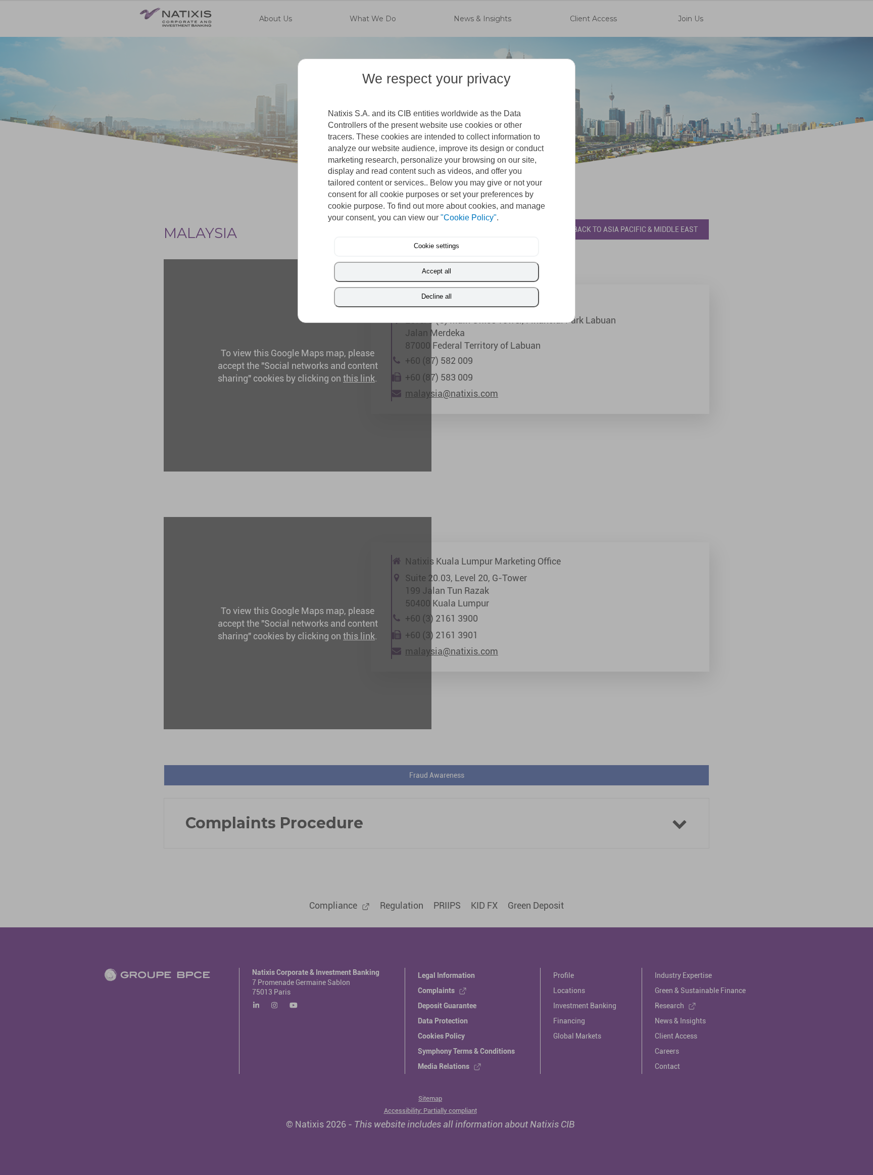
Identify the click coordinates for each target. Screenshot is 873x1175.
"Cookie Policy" (469, 217)
